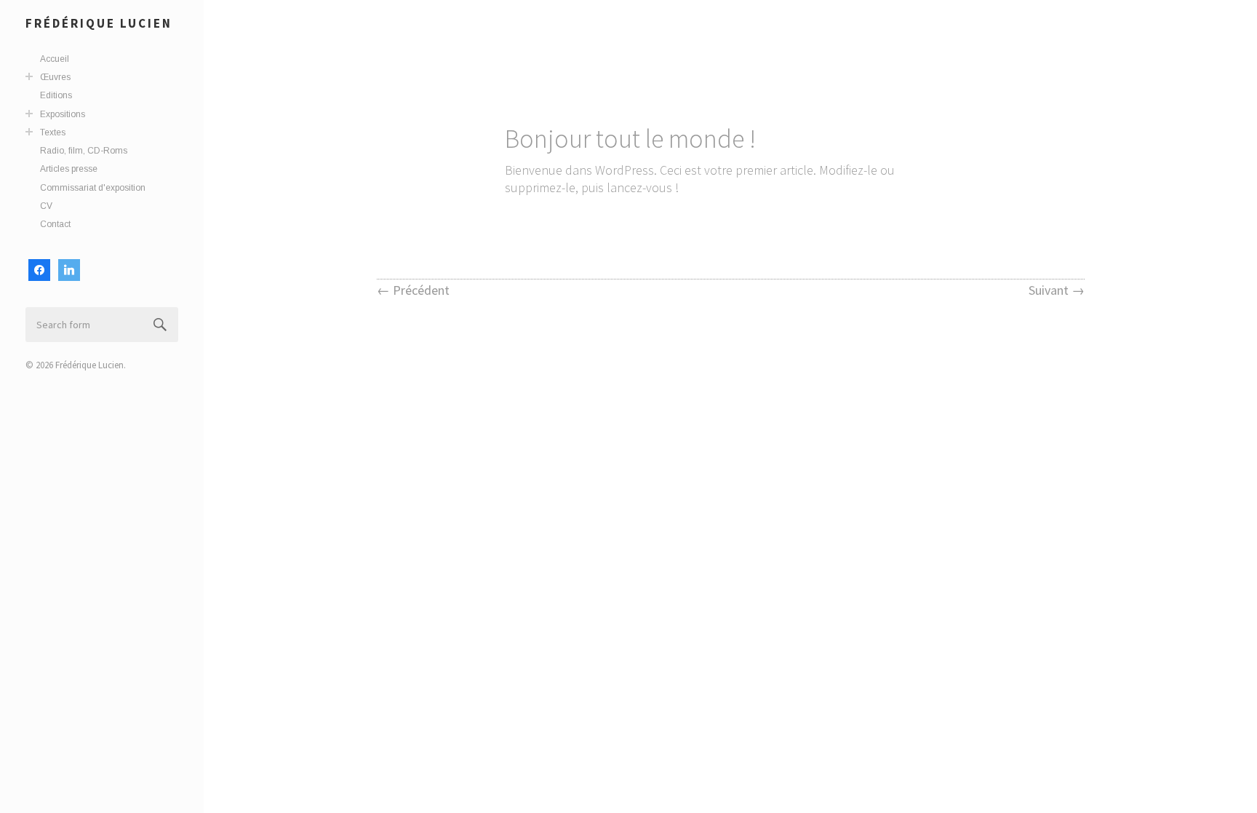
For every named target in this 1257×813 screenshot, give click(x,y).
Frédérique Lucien (98, 23)
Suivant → (1057, 290)
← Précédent (413, 290)
